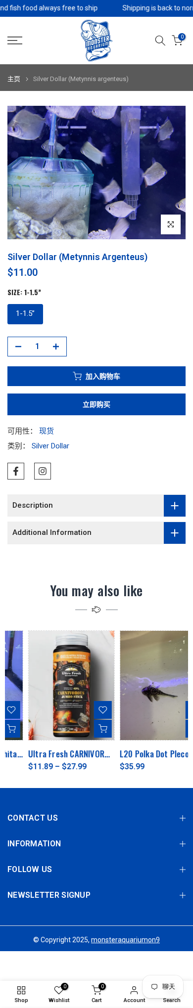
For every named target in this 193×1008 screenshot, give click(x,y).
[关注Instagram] (42, 471)
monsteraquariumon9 (125, 940)
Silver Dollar (50, 445)
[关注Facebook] (15, 471)
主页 (13, 79)
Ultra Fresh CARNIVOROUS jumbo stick (75, 753)
